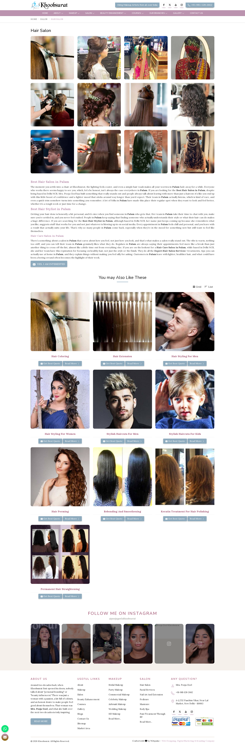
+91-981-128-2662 (201, 5)
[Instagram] (181, 4)
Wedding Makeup (117, 709)
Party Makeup (116, 689)
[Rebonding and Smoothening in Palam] (122, 476)
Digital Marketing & (186, 741)
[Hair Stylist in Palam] (99, 57)
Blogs (80, 714)
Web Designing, (169, 741)
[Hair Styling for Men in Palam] (184, 321)
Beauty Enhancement (111, 13)
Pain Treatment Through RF (152, 715)
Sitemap (81, 723)
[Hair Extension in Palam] (122, 321)
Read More (71, 363)
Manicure (144, 704)
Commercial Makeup (119, 694)
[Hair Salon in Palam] (52, 57)
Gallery (177, 13)
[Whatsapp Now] (5, 728)
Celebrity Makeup (118, 699)
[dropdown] (62, 13)
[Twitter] (169, 4)
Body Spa (144, 709)
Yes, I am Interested (50, 264)
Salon (88, 13)
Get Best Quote (51, 363)
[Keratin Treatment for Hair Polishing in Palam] (184, 476)
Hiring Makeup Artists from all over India (137, 5)
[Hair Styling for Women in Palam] (60, 399)
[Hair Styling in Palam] (192, 57)
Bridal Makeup (116, 685)
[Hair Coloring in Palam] (60, 321)
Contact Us (196, 13)
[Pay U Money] (204, 721)
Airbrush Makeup (117, 704)
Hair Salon (145, 685)
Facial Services (147, 689)
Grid (198, 286)
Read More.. (115, 718)
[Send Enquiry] (5, 737)
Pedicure (144, 699)
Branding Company (205, 741)
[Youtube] (175, 4)
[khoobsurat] (60, 5)
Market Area (83, 728)
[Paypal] (181, 721)
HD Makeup (114, 714)
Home (45, 13)
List (210, 286)
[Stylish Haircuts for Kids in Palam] (184, 399)
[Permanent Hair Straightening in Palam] (60, 554)
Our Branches (157, 13)
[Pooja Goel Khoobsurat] (45, 644)
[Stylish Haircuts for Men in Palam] (122, 399)
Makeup (73, 13)
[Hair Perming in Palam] (60, 476)
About (57, 13)
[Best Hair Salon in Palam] (146, 57)
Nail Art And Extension (151, 694)
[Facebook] (163, 4)
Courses (136, 13)
